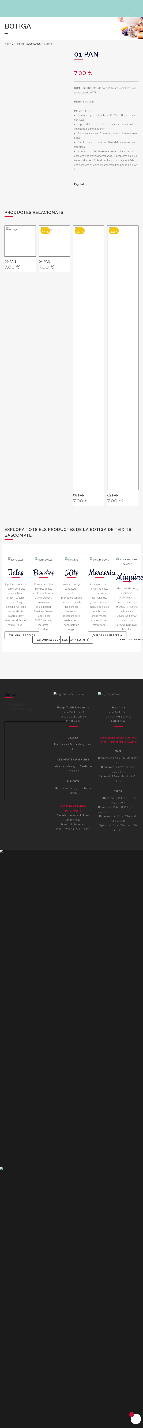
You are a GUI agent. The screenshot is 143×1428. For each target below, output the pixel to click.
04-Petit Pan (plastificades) (26, 43)
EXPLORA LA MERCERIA (107, 635)
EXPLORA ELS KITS (77, 639)
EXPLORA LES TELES (22, 635)
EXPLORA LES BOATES (51, 639)
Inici (7, 43)
